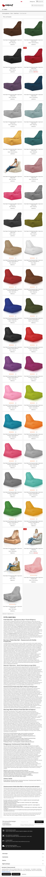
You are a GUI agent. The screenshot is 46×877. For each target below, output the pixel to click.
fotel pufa (20, 626)
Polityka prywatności (6, 871)
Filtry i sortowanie (7, 16)
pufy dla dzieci (16, 698)
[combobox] (37, 5)
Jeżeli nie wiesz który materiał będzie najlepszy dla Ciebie (19, 831)
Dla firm (23, 860)
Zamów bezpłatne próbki (11, 830)
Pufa (16, 781)
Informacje (23, 853)
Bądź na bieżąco (23, 864)
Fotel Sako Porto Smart (23, 780)
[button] (22, 1)
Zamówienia (23, 857)
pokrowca (10, 685)
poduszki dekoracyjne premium (18, 757)
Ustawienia (24, 874)
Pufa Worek (20, 781)
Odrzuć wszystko (16, 874)
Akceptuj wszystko (6, 874)
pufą (38, 646)
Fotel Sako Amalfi (32, 780)
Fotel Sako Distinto (14, 780)
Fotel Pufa (13, 781)
